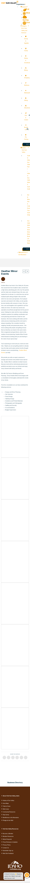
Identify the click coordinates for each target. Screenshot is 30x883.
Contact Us (6, 847)
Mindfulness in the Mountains (11, 817)
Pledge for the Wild (8, 820)
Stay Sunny (6, 814)
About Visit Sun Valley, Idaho (11, 796)
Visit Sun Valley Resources (10, 829)
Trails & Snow (6, 806)
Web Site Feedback (8, 853)
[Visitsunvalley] (27, 129)
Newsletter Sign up (8, 850)
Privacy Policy (7, 845)
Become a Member (8, 833)
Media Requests (7, 839)
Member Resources (8, 836)
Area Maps (6, 803)
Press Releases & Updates (10, 842)
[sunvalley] (9, 2)
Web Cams (6, 809)
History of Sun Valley (8, 800)
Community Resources (9, 812)
